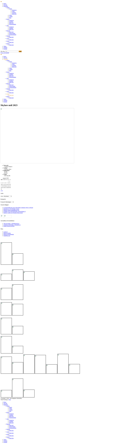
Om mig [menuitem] (5, 403)
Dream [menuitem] (7, 437)
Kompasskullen (12, 34)
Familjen (14, 12)
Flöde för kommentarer (8, 234)
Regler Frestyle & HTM (8, 226)
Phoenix (8, 30)
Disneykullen (12, 33)
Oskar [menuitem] (10, 408)
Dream (7, 43)
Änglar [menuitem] (7, 406)
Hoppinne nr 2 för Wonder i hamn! (11, 209)
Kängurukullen (12, 24)
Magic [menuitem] (10, 407)
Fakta (13, 11)
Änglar (7, 7)
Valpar (4, 46)
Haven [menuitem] (7, 412)
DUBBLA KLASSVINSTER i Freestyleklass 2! (14, 211)
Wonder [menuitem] (8, 429)
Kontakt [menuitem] (5, 442)
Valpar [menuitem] (4, 439)
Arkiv (2, 196)
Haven (7, 19)
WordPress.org (6, 235)
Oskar (10, 15)
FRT (10, 399)
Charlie (10, 16)
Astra (7, 25)
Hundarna (5, 6)
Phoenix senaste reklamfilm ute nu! (11, 210)
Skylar (7, 41)
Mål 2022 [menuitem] (11, 430)
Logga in (5, 231)
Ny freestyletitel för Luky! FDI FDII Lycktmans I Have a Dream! (18, 207)
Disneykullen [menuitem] (12, 426)
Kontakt (5, 48)
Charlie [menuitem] (10, 409)
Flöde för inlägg (7, 233)
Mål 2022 (11, 37)
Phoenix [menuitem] (8, 424)
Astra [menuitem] (7, 419)
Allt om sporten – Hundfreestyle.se (11, 223)
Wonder (8, 36)
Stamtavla (14, 10)
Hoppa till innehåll (5, 52)
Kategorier (3, 202)
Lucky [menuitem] (7, 431)
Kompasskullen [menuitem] (12, 428)
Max (10, 17)
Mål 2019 (14, 14)
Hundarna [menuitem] (5, 404)
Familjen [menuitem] (11, 415)
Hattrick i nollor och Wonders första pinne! (13, 212)
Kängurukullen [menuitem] (12, 417)
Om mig (5, 5)
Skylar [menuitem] (7, 434)
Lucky (7, 38)
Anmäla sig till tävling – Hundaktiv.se (12, 224)
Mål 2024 (11, 45)
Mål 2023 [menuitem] (11, 416)
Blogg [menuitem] (4, 402)
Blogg (4, 3)
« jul (2, 190)
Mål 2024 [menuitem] (11, 438)
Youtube (5, 47)
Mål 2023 (11, 23)
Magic (10, 8)
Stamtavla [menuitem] (11, 413)
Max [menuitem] (10, 411)
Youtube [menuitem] (5, 440)
